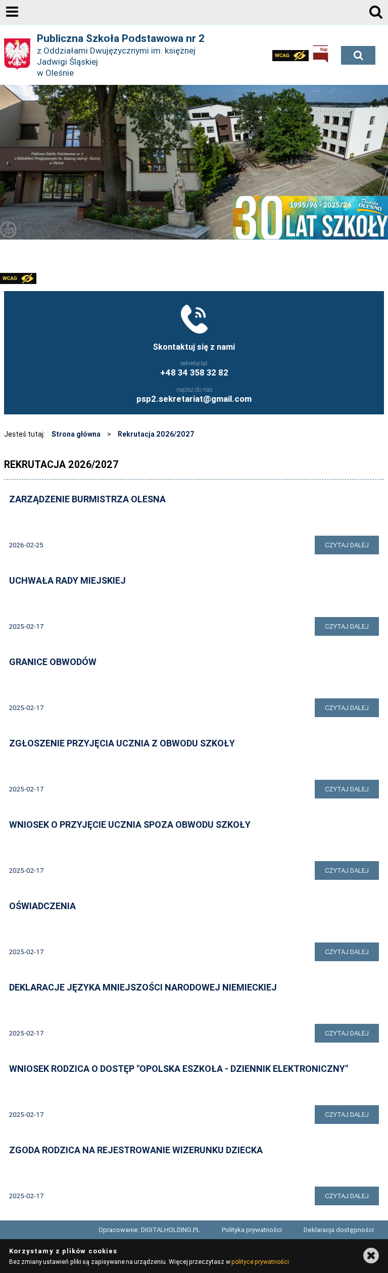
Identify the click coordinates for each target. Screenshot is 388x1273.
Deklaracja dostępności (339, 1229)
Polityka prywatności (252, 1229)
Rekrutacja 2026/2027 (156, 434)
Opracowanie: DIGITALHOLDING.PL (149, 1229)
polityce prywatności (260, 1261)
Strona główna (76, 434)
